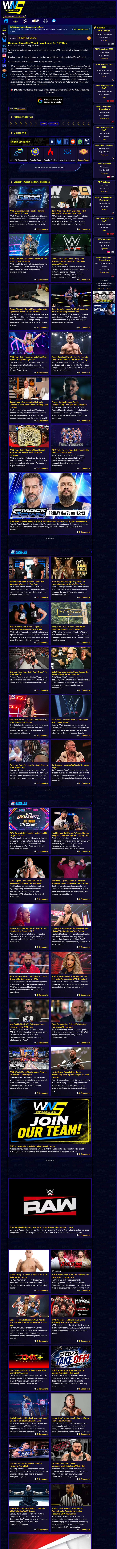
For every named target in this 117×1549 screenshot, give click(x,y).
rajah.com (21, 109)
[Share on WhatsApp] (80, 141)
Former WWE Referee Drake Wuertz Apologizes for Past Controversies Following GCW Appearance (67, 1511)
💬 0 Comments (41, 229)
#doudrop (54, 123)
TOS (98, 288)
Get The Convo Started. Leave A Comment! (50, 167)
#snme (104, 209)
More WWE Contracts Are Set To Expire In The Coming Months (70, 721)
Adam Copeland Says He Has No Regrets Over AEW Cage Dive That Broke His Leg (70, 358)
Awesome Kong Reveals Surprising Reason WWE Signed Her (29, 766)
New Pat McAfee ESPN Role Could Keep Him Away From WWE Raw (27, 1025)
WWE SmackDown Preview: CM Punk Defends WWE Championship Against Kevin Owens (48, 521)
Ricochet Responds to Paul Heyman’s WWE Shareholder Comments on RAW (29, 977)
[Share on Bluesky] (59, 141)
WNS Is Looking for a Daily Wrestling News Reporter (32, 1146)
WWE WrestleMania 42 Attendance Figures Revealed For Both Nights (28, 1073)
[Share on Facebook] (66, 141)
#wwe (43, 123)
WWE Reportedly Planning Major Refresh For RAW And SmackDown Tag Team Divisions (27, 452)
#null (104, 77)
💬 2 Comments (83, 469)
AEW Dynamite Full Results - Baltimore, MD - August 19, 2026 (28, 834)
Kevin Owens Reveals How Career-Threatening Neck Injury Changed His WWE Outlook (71, 1074)
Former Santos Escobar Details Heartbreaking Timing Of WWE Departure (69, 403)
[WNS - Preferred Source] (50, 101)
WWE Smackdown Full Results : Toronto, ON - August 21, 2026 (27, 212)
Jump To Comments (19, 160)
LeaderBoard (83, 160)
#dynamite (104, 173)
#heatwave (104, 155)
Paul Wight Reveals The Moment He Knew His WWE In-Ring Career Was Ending (70, 930)
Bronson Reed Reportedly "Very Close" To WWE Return (28, 673)
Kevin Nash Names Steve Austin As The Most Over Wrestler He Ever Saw (27, 583)
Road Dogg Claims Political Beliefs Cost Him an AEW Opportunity (69, 1025)
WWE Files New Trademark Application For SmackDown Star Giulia (28, 260)
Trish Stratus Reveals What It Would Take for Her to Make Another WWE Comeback (69, 977)
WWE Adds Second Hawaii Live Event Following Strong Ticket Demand (68, 1321)
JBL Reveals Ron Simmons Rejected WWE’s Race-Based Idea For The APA (26, 628)
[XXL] (34, 38)
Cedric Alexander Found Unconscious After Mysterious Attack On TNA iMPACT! (29, 310)
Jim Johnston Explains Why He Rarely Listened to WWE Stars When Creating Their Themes (29, 404)
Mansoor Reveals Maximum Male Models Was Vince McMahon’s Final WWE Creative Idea (28, 1322)
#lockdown (104, 59)
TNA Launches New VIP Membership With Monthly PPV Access (28, 1371)
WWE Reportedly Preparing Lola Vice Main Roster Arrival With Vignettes (28, 358)
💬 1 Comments (83, 280)
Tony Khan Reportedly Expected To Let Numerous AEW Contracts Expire (69, 212)
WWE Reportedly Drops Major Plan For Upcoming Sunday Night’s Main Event (68, 583)
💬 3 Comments (41, 328)
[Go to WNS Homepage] (14, 8)
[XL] (30, 38)
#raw (104, 97)
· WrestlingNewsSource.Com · (14, 16)
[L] (27, 38)
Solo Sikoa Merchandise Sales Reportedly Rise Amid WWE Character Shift (70, 673)
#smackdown (104, 118)
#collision (104, 40)
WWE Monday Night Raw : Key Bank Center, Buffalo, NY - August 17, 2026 (41, 1227)
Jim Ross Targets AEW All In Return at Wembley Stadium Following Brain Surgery (70, 882)
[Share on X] (87, 141)
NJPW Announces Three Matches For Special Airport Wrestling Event (68, 1371)
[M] (25, 38)
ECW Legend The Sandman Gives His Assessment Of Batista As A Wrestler (26, 882)
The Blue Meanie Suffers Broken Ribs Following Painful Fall (26, 1464)
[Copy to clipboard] (52, 141)
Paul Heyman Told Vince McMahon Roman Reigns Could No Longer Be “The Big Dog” (70, 834)
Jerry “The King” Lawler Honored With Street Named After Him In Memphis (68, 628)
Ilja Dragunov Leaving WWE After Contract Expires (70, 766)
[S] (22, 38)
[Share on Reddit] (73, 141)
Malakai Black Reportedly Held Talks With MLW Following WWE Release (27, 1510)
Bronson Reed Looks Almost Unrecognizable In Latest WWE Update (68, 1464)
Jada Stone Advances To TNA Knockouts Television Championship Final (70, 310)
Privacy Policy (105, 288)
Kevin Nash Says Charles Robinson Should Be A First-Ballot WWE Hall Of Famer (29, 1419)
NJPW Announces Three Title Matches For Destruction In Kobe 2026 (70, 1276)
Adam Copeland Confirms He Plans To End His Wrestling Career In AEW (28, 930)
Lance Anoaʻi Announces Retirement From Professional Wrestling (70, 1419)
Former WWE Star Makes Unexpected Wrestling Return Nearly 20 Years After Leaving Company (68, 261)
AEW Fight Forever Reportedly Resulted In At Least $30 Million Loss (70, 451)
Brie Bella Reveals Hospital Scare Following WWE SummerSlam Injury (29, 721)
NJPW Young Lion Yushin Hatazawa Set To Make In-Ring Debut (28, 1276)
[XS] (19, 38)
